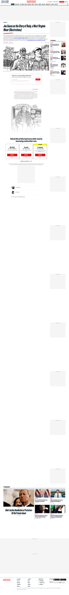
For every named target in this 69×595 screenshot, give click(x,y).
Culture (29, 584)
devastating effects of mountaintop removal (36, 40)
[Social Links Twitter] (56, 583)
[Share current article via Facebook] (42, 43)
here (24, 196)
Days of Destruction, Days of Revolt (21, 37)
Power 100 (43, 4)
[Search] (67, 4)
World (29, 582)
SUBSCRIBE (62, 1)
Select (12, 155)
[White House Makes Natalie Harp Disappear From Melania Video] (63, 74)
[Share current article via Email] (46, 43)
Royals (33, 4)
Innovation (48, 4)
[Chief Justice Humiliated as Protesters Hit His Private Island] (63, 46)
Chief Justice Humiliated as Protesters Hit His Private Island (18, 512)
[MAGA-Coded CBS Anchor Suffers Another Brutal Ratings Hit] (63, 67)
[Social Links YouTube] (60, 583)
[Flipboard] (64, 583)
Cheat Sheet (17, 4)
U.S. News (52, 4)
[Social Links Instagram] (58, 583)
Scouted (56, 4)
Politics (36, 4)
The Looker (22, 4)
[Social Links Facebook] (54, 583)
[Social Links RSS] (62, 583)
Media (26, 4)
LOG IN (66, 1)
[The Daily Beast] (31, 1)
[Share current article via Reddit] (48, 43)
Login (31, 161)
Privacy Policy (40, 164)
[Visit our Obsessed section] (8, 1)
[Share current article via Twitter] (44, 43)
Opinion (39, 4)
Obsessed (29, 4)
